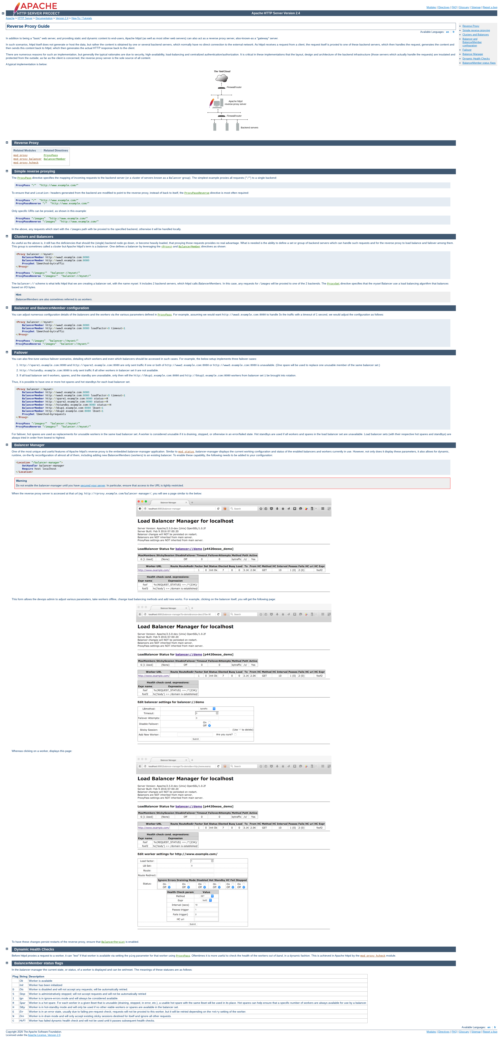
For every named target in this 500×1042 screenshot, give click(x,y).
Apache (10, 18)
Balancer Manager (472, 54)
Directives (444, 7)
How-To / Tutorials (81, 18)
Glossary (464, 7)
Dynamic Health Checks (476, 58)
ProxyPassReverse (196, 193)
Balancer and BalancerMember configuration (472, 42)
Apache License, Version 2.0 (44, 1035)
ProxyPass (51, 155)
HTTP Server (25, 18)
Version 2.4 (62, 18)
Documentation (44, 18)
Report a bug (490, 7)
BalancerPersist (113, 941)
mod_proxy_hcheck (25, 162)
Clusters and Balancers (475, 34)
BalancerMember (55, 159)
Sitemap (476, 7)
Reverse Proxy (470, 26)
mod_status (186, 451)
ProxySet (333, 283)
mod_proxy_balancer (27, 159)
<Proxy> (166, 246)
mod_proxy (20, 155)
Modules (431, 7)
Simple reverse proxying (476, 30)
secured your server (92, 485)
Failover (466, 49)
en (447, 31)
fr (453, 31)
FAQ (454, 7)
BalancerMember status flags (479, 62)
